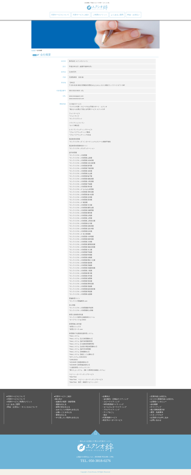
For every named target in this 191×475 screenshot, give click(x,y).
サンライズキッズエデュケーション (82, 148)
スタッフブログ (157, 415)
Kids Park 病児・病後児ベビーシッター (84, 382)
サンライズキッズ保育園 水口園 (81, 250)
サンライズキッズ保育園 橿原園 (81, 263)
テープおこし (109, 412)
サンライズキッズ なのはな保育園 (82, 189)
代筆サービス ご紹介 (63, 396)
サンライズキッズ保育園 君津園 (81, 200)
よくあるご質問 (117, 15)
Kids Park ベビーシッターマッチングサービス (86, 379)
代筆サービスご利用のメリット (19, 402)
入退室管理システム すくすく (80, 367)
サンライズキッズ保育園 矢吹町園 (82, 160)
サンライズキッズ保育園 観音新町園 (82, 289)
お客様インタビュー (159, 402)
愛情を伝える (61, 415)
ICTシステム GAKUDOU (78, 357)
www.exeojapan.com (76, 96)
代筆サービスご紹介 (81, 15)
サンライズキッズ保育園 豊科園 (81, 213)
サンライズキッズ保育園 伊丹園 (81, 276)
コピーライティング (111, 402)
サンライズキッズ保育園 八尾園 (81, 270)
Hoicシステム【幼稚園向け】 (80, 352)
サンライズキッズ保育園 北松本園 (82, 228)
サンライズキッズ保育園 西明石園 (82, 284)
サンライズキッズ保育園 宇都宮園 (82, 168)
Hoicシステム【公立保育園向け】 (81, 338)
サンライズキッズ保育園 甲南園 (81, 252)
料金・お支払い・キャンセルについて (22, 407)
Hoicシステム (74, 336)
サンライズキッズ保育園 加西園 (81, 278)
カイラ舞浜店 (74, 125)
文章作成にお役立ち (159, 396)
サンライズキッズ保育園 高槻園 (81, 265)
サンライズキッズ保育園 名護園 (81, 294)
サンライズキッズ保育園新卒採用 (81, 308)
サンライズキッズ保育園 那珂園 (81, 166)
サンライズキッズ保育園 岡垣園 (81, 291)
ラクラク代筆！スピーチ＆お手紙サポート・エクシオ (88, 106)
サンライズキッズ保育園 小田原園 (82, 181)
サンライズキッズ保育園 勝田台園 (82, 208)
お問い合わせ (156, 420)
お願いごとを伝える (64, 412)
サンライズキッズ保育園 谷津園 (81, 197)
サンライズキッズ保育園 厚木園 (81, 186)
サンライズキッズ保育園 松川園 (81, 223)
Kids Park (73, 377)
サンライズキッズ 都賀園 (78, 202)
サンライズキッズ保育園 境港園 (81, 286)
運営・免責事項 (157, 412)
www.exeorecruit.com (76, 98)
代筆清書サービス (110, 417)
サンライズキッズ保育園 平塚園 (81, 184)
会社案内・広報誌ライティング (116, 399)
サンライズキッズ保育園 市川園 (81, 205)
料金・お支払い (133, 15)
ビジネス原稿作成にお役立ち (162, 399)
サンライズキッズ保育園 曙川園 (81, 273)
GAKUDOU (74, 359)
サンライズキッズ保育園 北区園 (81, 171)
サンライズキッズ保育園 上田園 (81, 218)
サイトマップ (156, 407)
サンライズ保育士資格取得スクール (82, 317)
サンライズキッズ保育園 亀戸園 (81, 176)
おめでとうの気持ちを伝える (67, 410)
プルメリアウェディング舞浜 (80, 132)
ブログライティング (111, 410)
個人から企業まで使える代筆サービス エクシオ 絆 (87, 109)
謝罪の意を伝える (63, 407)
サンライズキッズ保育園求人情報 (81, 310)
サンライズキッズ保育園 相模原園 (82, 179)
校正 (105, 415)
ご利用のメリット (100, 15)
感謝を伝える (61, 404)
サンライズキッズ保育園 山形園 (81, 158)
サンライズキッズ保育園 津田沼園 (82, 192)
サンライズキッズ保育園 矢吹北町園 (82, 163)
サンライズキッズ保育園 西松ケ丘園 (82, 260)
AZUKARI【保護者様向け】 (79, 362)
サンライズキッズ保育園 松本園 (81, 231)
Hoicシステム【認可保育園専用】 (81, 341)
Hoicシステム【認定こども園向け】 (82, 354)
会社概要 (154, 404)
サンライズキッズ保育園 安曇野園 (82, 210)
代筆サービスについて (60, 15)
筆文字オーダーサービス (112, 420)
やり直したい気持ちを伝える (67, 417)
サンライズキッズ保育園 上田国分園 (82, 221)
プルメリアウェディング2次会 (80, 135)
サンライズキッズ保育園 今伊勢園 (82, 236)
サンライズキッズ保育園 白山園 (81, 173)
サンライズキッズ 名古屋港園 (80, 234)
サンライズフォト (76, 118)
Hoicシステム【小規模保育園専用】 (82, 344)
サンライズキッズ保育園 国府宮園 (82, 239)
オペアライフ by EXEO (78, 320)
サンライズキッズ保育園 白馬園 (81, 215)
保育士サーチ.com (76, 329)
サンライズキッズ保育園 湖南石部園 (82, 247)
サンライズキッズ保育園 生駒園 (81, 257)
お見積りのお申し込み (159, 417)
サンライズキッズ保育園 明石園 (81, 281)
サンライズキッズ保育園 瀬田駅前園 (82, 244)
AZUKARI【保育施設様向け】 (80, 365)
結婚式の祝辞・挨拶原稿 (65, 402)
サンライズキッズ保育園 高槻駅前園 (82, 268)
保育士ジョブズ (75, 326)
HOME (33, 50)
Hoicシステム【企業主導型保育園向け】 (84, 346)
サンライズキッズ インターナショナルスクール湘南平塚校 (90, 141)
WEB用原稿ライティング (114, 404)
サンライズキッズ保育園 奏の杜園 (82, 194)
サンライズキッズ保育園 (78, 155)
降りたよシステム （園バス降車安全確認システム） (88, 370)
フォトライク (74, 116)
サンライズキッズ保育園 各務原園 (82, 226)
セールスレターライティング (115, 407)
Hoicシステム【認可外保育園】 (81, 349)
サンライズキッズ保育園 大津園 (81, 242)
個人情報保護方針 (158, 410)
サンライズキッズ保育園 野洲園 (81, 255)
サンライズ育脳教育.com (78, 301)
